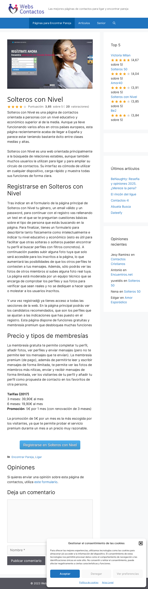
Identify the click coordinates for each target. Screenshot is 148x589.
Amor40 (117, 83)
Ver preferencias (128, 573)
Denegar (96, 573)
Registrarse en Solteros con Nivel (50, 445)
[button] (141, 543)
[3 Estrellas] (17, 107)
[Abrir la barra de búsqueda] (114, 23)
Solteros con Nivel (124, 97)
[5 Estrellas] (25, 107)
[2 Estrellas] (13, 107)
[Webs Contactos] (26, 8)
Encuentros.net (122, 274)
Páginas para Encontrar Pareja (52, 23)
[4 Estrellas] (21, 107)
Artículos (84, 23)
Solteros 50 (119, 69)
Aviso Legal (108, 582)
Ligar (38, 457)
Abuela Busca (121, 206)
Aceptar (65, 573)
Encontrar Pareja (23, 457)
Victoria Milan (120, 55)
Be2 (113, 110)
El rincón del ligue (123, 194)
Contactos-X (120, 200)
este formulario (45, 482)
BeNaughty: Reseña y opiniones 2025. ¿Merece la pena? (125, 183)
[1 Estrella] (9, 107)
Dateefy (116, 213)
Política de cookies (88, 582)
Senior (101, 23)
